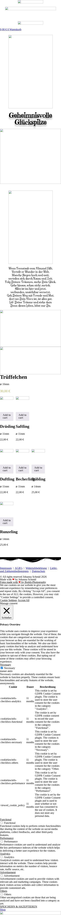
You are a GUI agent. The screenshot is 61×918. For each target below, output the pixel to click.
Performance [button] (7, 838)
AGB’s (18, 568)
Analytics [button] (5, 853)
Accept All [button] (23, 600)
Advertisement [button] (8, 872)
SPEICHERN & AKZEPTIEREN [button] (18, 906)
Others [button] (3, 891)
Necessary (9, 668)
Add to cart (7, 416)
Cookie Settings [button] (8, 600)
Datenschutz (38, 571)
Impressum (6, 568)
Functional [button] (5, 819)
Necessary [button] (5, 664)
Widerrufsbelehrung (36, 568)
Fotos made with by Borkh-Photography (23, 582)
